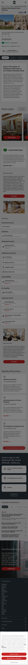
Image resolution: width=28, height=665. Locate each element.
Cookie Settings (14, 662)
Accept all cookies (14, 654)
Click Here (4, 647)
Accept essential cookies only (14, 658)
